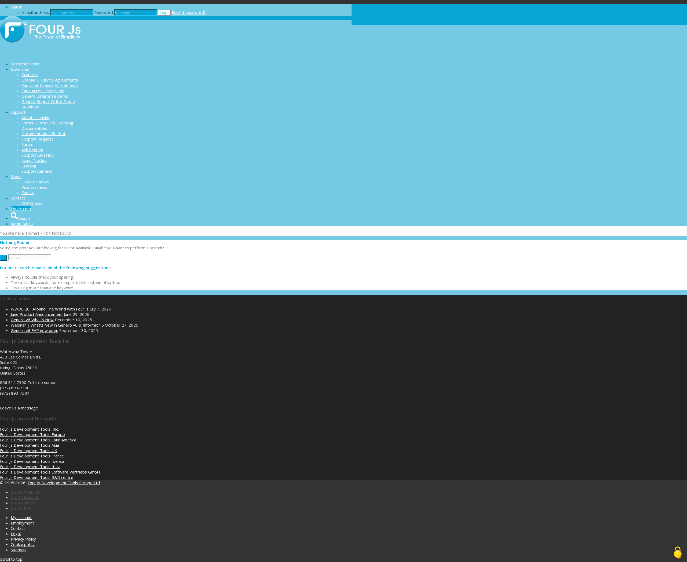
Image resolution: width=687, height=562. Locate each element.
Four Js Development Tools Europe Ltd (64, 482)
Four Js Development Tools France (32, 456)
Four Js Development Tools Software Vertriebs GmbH (50, 472)
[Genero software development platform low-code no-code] (40, 54)
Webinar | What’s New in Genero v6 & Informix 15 (57, 325)
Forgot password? (189, 12)
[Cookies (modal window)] (677, 553)
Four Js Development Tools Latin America (38, 439)
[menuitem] (181, 63)
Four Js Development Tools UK (28, 450)
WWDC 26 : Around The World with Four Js (50, 309)
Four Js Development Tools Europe (32, 434)
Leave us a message (19, 408)
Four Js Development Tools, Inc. (29, 429)
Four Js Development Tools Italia (30, 466)
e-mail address (35, 12)
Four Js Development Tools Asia (29, 445)
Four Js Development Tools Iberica (32, 461)
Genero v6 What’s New (32, 319)
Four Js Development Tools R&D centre (36, 477)
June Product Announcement (37, 314)
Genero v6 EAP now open (34, 330)
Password (103, 12)
